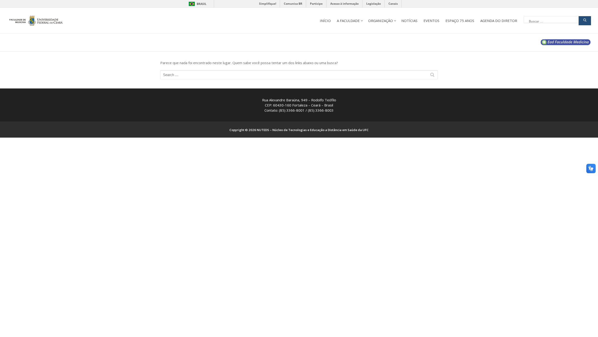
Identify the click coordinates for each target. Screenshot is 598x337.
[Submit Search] (585, 20)
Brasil (201, 4)
